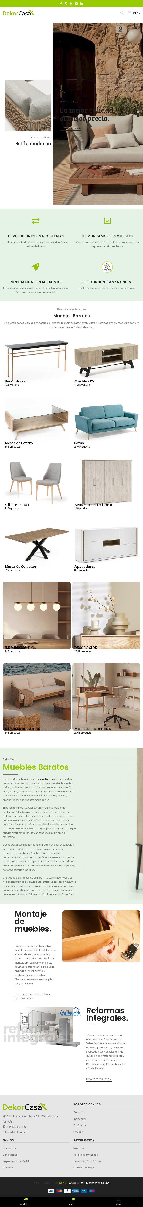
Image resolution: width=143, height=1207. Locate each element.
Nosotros (78, 1148)
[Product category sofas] (106, 426)
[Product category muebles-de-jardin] (37, 702)
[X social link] (66, 3)
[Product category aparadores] (106, 550)
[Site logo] (18, 12)
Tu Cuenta (79, 1125)
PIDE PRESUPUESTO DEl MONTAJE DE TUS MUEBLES (34, 996)
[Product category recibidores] (37, 365)
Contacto (79, 1112)
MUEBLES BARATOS (46, 1182)
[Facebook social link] (61, 3)
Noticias (78, 1131)
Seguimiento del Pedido (16, 1161)
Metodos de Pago (83, 1167)
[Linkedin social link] (81, 3)
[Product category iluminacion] (37, 621)
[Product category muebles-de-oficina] (106, 702)
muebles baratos (50, 778)
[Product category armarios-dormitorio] (106, 488)
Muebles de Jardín (70, 128)
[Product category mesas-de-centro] (37, 426)
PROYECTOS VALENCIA (99, 1079)
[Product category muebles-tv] (106, 365)
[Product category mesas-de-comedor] (37, 550)
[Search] (122, 12)
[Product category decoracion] (106, 621)
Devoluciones (11, 1154)
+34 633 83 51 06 (17, 1126)
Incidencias (80, 1118)
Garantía (8, 1167)
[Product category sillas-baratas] (37, 488)
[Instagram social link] (71, 3)
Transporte (9, 1148)
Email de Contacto (17, 1131)
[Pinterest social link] (76, 3)
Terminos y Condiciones (87, 1161)
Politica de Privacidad (85, 1154)
